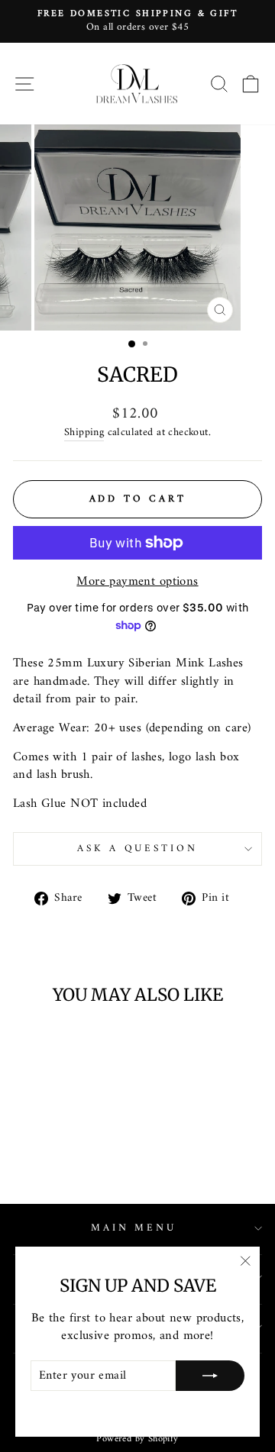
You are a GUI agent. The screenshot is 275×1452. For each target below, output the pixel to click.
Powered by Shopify (137, 1439)
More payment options (137, 581)
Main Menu (134, 1228)
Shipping (84, 433)
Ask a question (138, 848)
